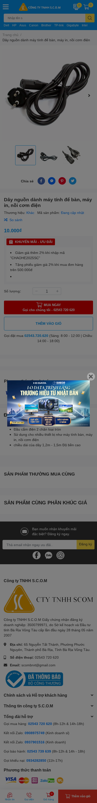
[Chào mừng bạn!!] (48, 403)
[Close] (91, 377)
